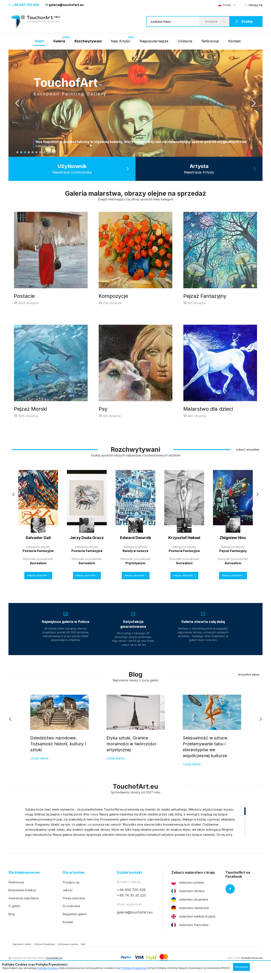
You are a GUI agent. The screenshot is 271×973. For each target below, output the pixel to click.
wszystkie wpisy (248, 674)
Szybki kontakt (129, 872)
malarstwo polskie (191, 882)
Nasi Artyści (120, 41)
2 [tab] (21, 152)
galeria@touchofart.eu (66, 5)
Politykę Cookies (47, 968)
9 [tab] (48, 152)
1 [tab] (17, 152)
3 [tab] (25, 152)
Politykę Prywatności (134, 968)
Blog (11, 914)
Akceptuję (241, 966)
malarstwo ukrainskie (193, 899)
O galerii (14, 906)
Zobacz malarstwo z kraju (193, 872)
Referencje (210, 41)
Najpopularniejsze (154, 41)
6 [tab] (36, 152)
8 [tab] (44, 152)
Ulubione (185, 41)
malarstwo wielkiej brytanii (197, 916)
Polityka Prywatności (44, 944)
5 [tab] (33, 152)
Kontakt (234, 41)
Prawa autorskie (74, 898)
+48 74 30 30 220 (131, 895)
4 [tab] (29, 152)
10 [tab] (52, 152)
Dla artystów (74, 872)
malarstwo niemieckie (194, 908)
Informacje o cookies (68, 944)
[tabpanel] (135, 103)
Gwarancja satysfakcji (23, 898)
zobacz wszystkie (247, 449)
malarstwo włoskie (192, 891)
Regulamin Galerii (22, 944)
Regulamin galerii (74, 914)
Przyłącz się (71, 882)
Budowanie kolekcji (22, 890)
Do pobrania (71, 906)
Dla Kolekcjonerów (24, 872)
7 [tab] (40, 152)
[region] (135, 822)
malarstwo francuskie (194, 925)
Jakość (68, 890)
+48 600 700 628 (25, 5)
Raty (83, 944)
